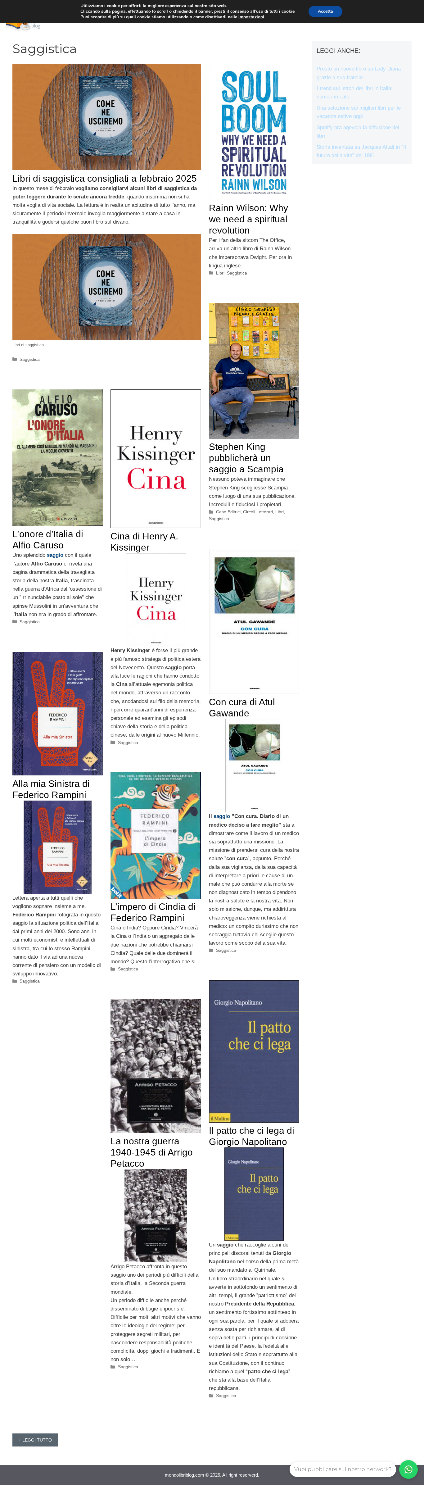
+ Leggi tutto (35, 1439)
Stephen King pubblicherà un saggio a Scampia (246, 458)
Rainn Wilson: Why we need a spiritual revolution (248, 219)
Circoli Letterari (258, 511)
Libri (220, 272)
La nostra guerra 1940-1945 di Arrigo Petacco (152, 1152)
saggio (55, 555)
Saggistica (30, 359)
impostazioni (251, 17)
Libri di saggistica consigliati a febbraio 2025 (104, 178)
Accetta (325, 11)
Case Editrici (228, 511)
